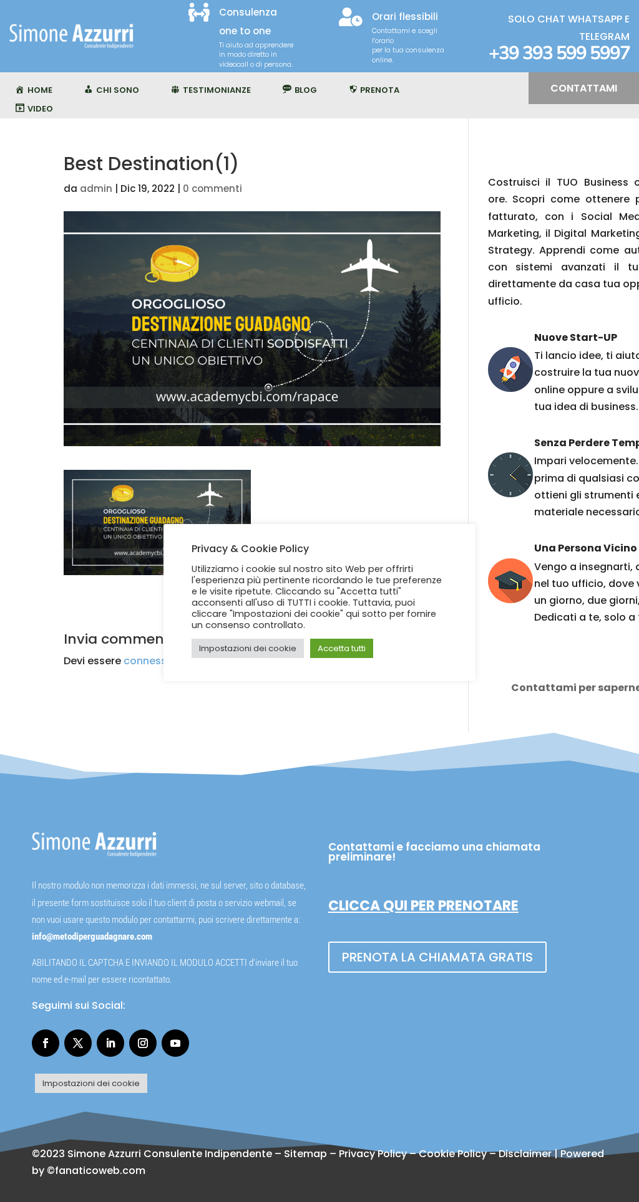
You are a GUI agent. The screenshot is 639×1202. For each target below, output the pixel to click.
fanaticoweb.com (100, 1170)
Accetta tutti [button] (342, 648)
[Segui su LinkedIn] (110, 1043)
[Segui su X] (78, 1043)
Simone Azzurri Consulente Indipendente (169, 1154)
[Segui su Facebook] (45, 1043)
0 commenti (212, 188)
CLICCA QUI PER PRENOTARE (423, 905)
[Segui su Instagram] (143, 1043)
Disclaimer (525, 1154)
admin (96, 188)
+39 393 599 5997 (559, 53)
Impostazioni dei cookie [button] (91, 1083)
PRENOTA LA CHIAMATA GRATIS (437, 957)
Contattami (583, 88)
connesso (148, 661)
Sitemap (305, 1154)
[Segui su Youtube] (175, 1043)
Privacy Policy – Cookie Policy (413, 1154)
